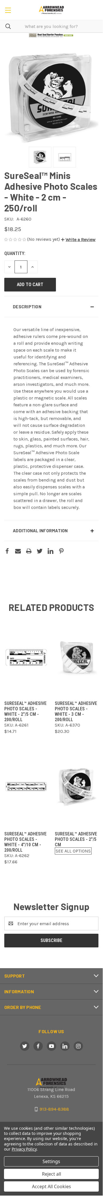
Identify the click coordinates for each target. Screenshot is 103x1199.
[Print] (29, 551)
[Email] (18, 551)
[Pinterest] (61, 551)
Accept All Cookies (51, 1186)
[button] (51, 35)
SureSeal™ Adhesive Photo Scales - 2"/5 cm (76, 839)
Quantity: (14, 253)
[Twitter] (40, 551)
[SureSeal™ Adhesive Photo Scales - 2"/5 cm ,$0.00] (76, 787)
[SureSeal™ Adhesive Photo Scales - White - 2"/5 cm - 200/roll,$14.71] (26, 656)
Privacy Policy (24, 1149)
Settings (51, 1161)
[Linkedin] (50, 551)
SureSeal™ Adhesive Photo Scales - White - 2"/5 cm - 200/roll (25, 711)
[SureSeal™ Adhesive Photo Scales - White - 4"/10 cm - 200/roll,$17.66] (26, 787)
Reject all (51, 1174)
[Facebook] (7, 551)
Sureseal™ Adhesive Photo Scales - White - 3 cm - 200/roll (76, 711)
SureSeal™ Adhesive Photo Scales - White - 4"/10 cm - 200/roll (25, 842)
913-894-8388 (54, 1109)
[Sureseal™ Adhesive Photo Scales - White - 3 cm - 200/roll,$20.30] (76, 656)
